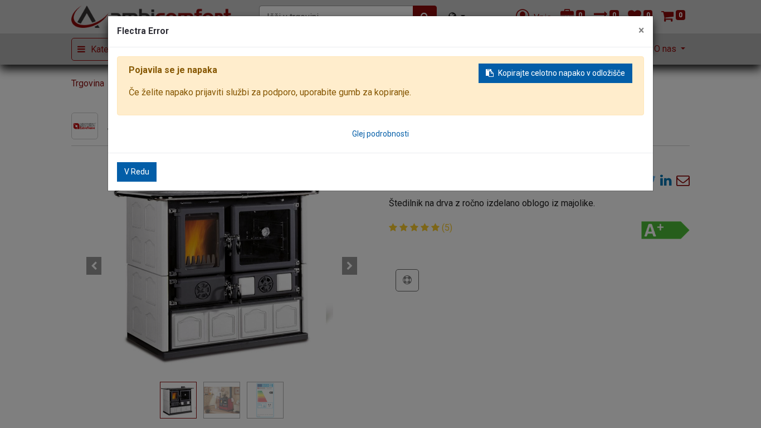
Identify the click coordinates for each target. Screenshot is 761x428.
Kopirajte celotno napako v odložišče (561, 73)
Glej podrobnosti (380, 133)
